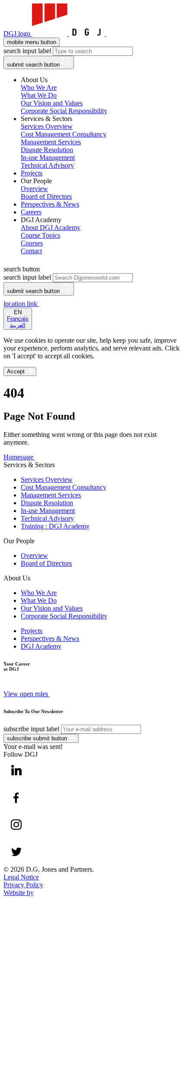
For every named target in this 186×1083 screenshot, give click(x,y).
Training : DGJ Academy (55, 526)
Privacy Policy (23, 885)
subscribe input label (31, 729)
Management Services (51, 495)
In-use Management (48, 510)
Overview (34, 555)
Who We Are (39, 592)
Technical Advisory (47, 518)
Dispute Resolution (47, 502)
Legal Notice (21, 877)
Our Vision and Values (52, 608)
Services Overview (47, 479)
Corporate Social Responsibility (64, 616)
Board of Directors (46, 563)
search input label (27, 50)
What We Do (39, 600)
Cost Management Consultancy (63, 487)
